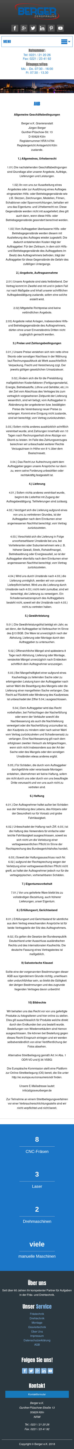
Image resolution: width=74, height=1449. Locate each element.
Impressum (37, 1336)
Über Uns (37, 1331)
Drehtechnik (37, 1318)
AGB (37, 1344)
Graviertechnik (37, 1327)
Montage (37, 1322)
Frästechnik (37, 1314)
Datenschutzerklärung (37, 1340)
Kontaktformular (37, 1394)
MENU (7, 41)
